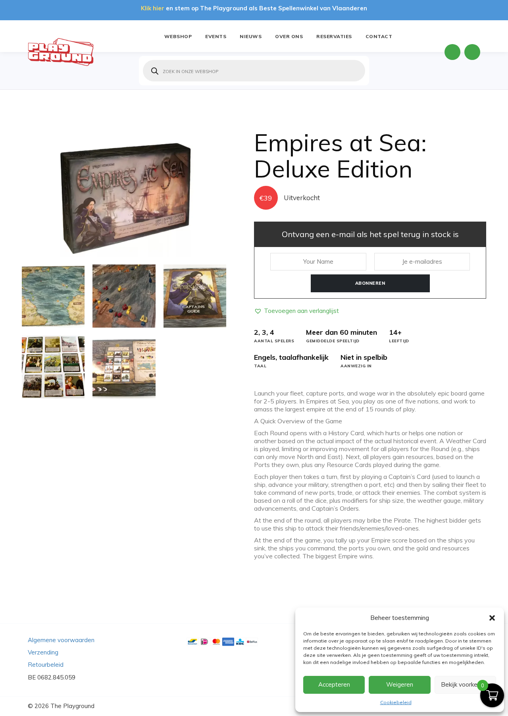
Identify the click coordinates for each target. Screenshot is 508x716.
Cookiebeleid (396, 702)
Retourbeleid (46, 664)
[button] (492, 618)
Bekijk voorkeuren (465, 684)
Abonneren (370, 283)
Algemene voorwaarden (61, 640)
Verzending (43, 652)
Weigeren (399, 684)
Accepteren (334, 684)
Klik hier (152, 8)
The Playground (72, 706)
